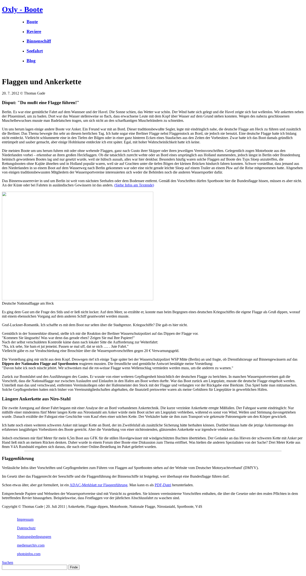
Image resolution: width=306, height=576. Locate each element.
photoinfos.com (28, 554)
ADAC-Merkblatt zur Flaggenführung (98, 485)
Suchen (7, 562)
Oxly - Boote (22, 9)
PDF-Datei (163, 485)
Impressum (25, 519)
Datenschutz (26, 528)
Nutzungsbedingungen (34, 537)
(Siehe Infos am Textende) (134, 185)
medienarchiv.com (30, 545)
